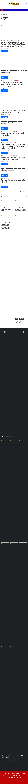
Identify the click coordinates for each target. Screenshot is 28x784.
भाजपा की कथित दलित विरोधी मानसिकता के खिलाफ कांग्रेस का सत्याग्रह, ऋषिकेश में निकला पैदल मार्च (6, 225)
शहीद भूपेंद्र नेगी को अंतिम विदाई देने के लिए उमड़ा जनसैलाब (13, 170)
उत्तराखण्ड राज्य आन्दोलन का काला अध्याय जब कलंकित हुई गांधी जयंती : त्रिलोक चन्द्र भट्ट (12, 84)
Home (3, 14)
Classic (12, 755)
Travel (8, 759)
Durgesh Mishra (5, 40)
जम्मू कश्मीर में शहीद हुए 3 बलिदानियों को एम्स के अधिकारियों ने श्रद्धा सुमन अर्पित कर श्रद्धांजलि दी (13, 146)
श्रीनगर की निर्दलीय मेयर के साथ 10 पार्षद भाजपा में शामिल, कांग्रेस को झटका (20, 209)
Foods (3, 757)
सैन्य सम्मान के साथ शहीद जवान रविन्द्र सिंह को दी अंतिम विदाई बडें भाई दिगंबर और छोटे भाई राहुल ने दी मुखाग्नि (13, 44)
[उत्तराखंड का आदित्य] (14, 3)
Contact (19, 777)
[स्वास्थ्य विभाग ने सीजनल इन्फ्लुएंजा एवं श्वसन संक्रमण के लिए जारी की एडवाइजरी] (23, 593)
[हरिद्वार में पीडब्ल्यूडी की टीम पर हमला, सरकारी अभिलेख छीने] (5, 696)
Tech (21, 757)
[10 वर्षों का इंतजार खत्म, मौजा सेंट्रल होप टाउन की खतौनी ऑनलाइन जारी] (23, 442)
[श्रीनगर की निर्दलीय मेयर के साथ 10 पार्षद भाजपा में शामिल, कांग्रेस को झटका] (21, 203)
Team (17, 757)
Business (7, 755)
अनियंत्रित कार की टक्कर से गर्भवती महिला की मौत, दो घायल (7, 209)
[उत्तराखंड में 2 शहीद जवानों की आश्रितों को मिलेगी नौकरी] (14, 60)
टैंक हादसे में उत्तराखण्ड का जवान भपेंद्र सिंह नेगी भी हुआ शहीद (13, 181)
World (12, 759)
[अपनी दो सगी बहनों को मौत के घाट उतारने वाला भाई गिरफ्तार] (14, 491)
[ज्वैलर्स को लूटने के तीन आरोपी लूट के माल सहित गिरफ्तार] (14, 544)
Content (21, 755)
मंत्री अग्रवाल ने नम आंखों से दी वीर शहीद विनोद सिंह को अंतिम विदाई (13, 159)
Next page (22, 191)
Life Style (12, 757)
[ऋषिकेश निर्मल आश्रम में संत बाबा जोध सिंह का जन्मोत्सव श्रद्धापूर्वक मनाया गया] (21, 266)
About (3, 755)
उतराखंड (16, 759)
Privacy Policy (13, 777)
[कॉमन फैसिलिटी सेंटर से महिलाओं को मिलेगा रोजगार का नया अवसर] (14, 696)
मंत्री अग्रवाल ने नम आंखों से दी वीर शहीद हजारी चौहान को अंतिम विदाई (13, 112)
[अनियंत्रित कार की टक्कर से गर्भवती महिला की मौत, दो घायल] (7, 203)
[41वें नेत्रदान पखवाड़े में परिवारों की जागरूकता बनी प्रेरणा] (5, 442)
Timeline (3, 759)
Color (17, 755)
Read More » (4, 50)
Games (7, 757)
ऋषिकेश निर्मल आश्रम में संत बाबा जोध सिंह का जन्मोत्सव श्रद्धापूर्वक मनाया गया (20, 320)
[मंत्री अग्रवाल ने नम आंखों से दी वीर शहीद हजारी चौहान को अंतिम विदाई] (14, 100)
